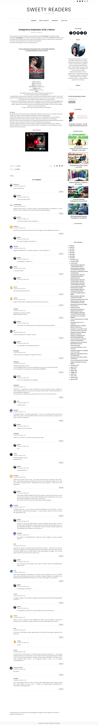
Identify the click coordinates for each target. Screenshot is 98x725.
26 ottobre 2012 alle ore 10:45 (23, 561)
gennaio (73, 379)
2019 (70, 245)
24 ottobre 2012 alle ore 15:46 (19, 332)
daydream (16, 184)
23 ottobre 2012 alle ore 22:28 (19, 186)
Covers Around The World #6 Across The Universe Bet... (78, 339)
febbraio (73, 377)
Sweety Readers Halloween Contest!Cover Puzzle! (78, 296)
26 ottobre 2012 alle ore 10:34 (23, 343)
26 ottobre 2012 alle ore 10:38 (23, 468)
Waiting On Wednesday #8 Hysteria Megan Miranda (78, 336)
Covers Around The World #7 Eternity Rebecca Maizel (78, 287)
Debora (15, 266)
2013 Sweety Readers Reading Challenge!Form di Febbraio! (78, 217)
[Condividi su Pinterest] (60, 166)
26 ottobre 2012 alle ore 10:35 (23, 377)
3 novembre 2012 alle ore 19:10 (19, 680)
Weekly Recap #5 (75, 278)
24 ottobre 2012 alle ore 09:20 (19, 310)
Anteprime (17, 169)
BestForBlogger (57, 723)
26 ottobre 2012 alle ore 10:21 (23, 218)
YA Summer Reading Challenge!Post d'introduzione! (78, 200)
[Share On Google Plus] (62, 166)
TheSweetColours (18, 667)
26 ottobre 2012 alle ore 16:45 (23, 534)
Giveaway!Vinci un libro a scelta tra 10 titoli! (79, 166)
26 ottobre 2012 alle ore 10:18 (23, 197)
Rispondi (61, 191)
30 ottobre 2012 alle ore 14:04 (19, 651)
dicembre (73, 259)
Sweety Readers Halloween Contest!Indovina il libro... (78, 265)
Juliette (19, 195)
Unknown (15, 226)
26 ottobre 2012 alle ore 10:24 (23, 239)
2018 (70, 247)
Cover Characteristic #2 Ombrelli (79, 360)
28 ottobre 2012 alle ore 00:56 (19, 630)
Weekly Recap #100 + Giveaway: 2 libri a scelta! (78, 183)
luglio (72, 369)
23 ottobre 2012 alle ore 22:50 (19, 206)
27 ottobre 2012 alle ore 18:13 (19, 617)
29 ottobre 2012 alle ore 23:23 (23, 642)
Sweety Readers (49, 9)
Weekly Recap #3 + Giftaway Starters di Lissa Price (78, 326)
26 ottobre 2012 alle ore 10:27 (23, 259)
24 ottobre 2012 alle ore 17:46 (19, 435)
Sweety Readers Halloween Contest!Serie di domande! (78, 269)
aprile (72, 374)
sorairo (15, 287)
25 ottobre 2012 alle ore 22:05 (19, 595)
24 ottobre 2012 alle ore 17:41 (19, 411)
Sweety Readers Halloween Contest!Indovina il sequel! (78, 283)
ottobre (73, 263)
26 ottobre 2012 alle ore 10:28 (23, 279)
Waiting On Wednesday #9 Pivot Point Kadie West (79, 354)
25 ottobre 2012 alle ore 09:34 (19, 545)
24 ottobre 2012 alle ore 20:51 (19, 507)
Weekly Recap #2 (75, 345)
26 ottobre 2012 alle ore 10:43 (23, 521)
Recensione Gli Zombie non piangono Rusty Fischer (78, 310)
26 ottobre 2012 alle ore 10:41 (23, 493)
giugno (72, 370)
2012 (70, 258)
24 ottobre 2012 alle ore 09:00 (19, 299)
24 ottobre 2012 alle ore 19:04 (19, 455)
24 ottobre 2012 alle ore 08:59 (19, 288)
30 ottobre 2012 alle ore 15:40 (19, 669)
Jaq (14, 330)
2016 (70, 251)
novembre (73, 261)
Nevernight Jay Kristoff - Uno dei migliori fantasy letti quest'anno (78, 124)
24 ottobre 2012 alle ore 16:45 (19, 352)
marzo (72, 376)
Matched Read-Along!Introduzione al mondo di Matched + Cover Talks (79, 148)
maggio (73, 372)
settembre (73, 365)
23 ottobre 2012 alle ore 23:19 (19, 248)
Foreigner (16, 475)
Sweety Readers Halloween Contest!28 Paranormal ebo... (78, 313)
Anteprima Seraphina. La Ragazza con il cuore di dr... (79, 351)
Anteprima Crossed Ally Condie (79, 329)
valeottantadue (17, 204)
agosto (72, 367)
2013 (70, 256)
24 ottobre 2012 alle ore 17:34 (23, 402)
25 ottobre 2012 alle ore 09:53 (19, 572)
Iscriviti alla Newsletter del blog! (77, 96)
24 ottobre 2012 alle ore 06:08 (19, 268)
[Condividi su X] (57, 166)
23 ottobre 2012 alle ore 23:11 (19, 228)
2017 (70, 249)
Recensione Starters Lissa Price (79, 330)
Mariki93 (15, 246)
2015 (70, 252)
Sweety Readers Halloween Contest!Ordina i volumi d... (78, 280)
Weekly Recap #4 (75, 307)
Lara (14, 570)
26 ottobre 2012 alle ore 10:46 (23, 608)
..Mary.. (15, 453)
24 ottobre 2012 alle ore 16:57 (19, 363)
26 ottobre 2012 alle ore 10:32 (23, 323)
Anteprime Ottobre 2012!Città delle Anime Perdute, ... (78, 333)
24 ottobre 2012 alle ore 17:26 (19, 386)
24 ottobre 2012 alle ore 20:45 (19, 477)
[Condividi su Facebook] (54, 166)
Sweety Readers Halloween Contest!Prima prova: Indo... (78, 301)
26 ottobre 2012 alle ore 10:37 (23, 426)
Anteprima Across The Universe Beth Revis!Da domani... (79, 343)
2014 (70, 254)
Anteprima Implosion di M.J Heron (79, 299)
